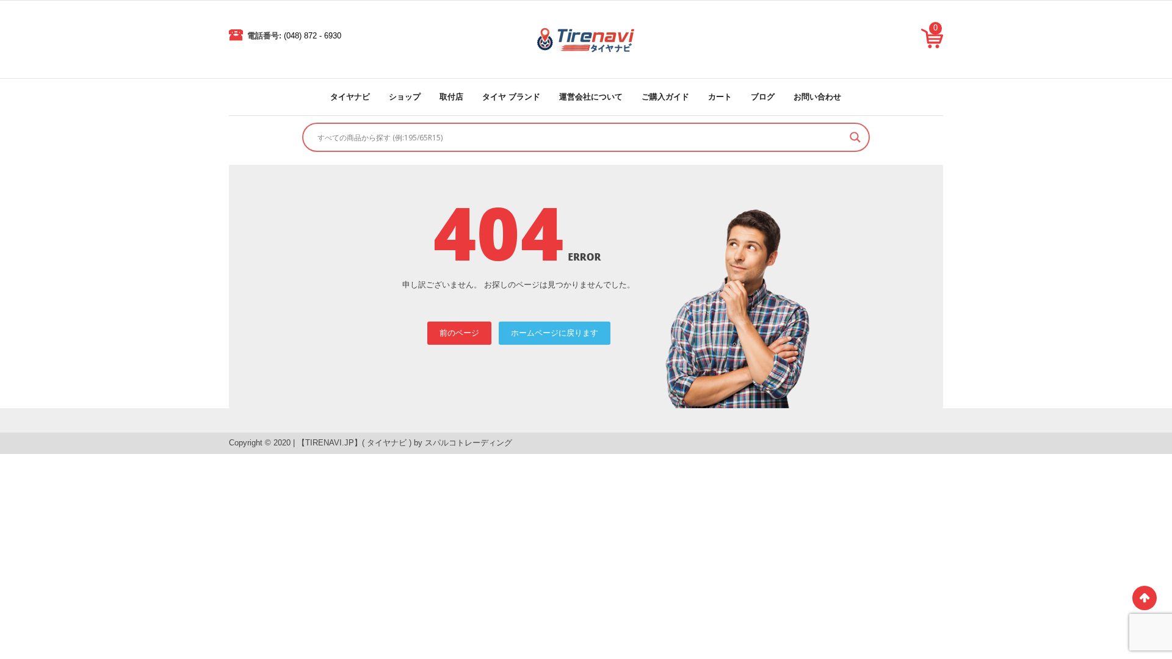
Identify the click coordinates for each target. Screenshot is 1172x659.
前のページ (459, 332)
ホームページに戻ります (554, 332)
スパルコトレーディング (468, 442)
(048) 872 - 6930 (312, 35)
